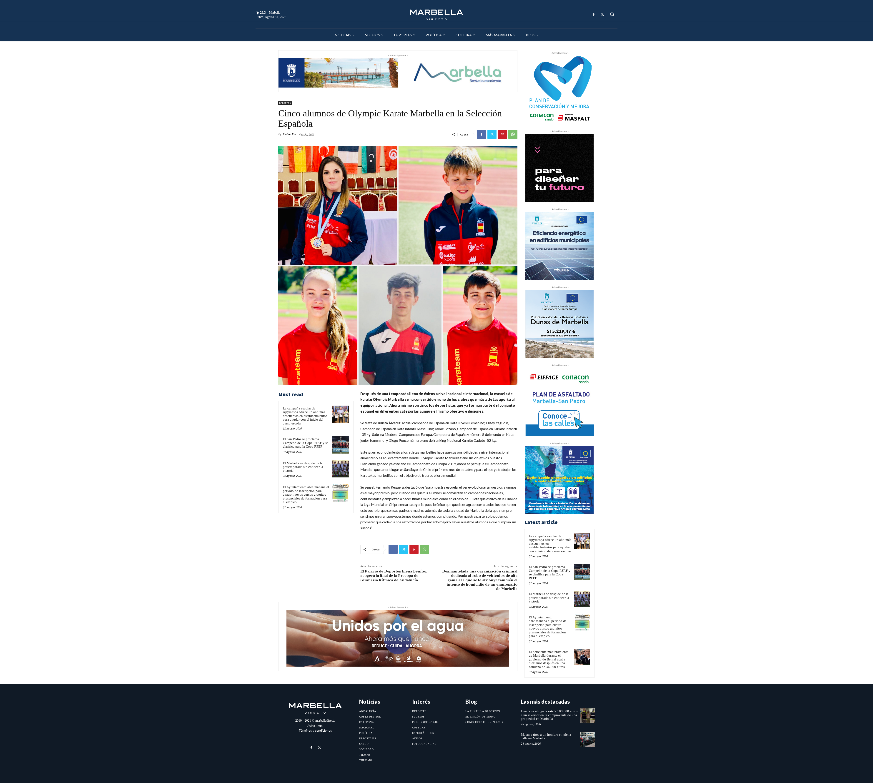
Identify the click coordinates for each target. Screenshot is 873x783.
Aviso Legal (315, 726)
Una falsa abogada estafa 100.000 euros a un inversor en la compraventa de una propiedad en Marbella (549, 714)
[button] (612, 14)
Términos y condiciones (315, 730)
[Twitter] (602, 14)
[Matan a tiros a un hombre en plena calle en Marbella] (587, 739)
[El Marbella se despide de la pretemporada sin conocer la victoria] (340, 469)
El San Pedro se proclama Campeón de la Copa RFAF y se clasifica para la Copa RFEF (305, 442)
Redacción (289, 134)
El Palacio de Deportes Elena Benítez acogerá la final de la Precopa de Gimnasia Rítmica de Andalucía (393, 575)
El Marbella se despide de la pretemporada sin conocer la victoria (303, 466)
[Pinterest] (502, 134)
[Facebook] (594, 14)
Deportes (285, 103)
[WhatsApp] (512, 134)
